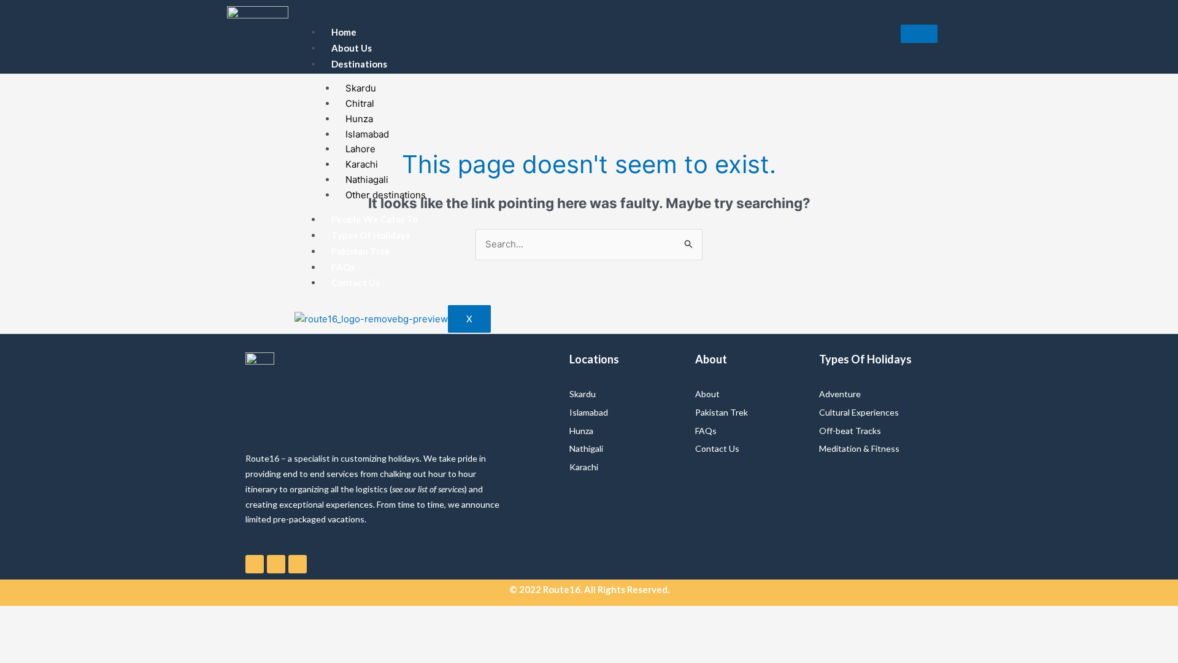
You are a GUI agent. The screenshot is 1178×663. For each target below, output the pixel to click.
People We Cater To (374, 219)
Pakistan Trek (360, 251)
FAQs (343, 267)
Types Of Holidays (370, 235)
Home (343, 31)
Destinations (359, 63)
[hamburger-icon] (919, 34)
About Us (351, 47)
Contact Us (355, 282)
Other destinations (385, 195)
